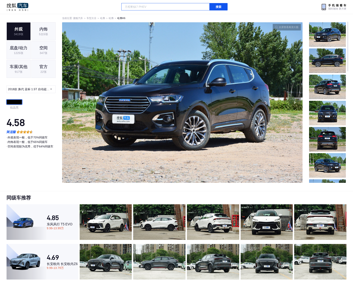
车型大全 (91, 18)
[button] (122, 102)
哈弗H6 (121, 18)
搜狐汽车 (17, 7)
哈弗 (102, 18)
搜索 (218, 6)
